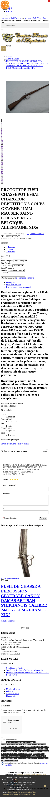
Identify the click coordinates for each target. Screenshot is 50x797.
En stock (4, 406)
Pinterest (11, 252)
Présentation (11, 691)
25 (2, 175)
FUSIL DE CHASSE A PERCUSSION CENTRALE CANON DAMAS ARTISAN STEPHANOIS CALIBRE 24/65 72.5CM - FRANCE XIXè (24, 600)
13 (2, 148)
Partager (11, 247)
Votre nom (7, 509)
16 (2, 155)
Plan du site (11, 696)
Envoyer (43, 518)
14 (2, 150)
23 (2, 171)
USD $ (9, 11)
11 (2, 143)
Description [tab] (11, 282)
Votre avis (6, 493)
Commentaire (6, 234)
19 (2, 162)
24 (2, 173)
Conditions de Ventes (14, 668)
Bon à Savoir (11, 675)
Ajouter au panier (8, 278)
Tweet (10, 249)
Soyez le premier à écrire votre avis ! (16, 444)
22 (2, 168)
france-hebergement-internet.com (31, 775)
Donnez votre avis (37, 234)
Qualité (5, 480)
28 (2, 182)
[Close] (47, 449)
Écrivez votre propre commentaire (20, 287)
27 (2, 180)
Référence (5, 403)
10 (2, 141)
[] (2, 29)
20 (2, 164)
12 (2, 146)
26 (2, 178)
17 (2, 157)
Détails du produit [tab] (13, 285)
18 (2, 159)
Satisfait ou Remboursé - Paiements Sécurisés (24, 670)
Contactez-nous (12, 694)
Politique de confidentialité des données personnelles (27, 672)
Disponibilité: (6, 238)
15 (2, 152)
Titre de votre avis (9, 485)
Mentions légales (13, 689)
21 (2, 166)
